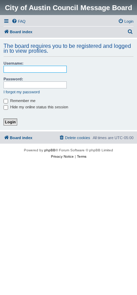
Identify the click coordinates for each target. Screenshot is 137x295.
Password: (13, 79)
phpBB (50, 150)
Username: (14, 63)
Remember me (22, 101)
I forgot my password (22, 92)
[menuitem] (19, 21)
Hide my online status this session (38, 107)
